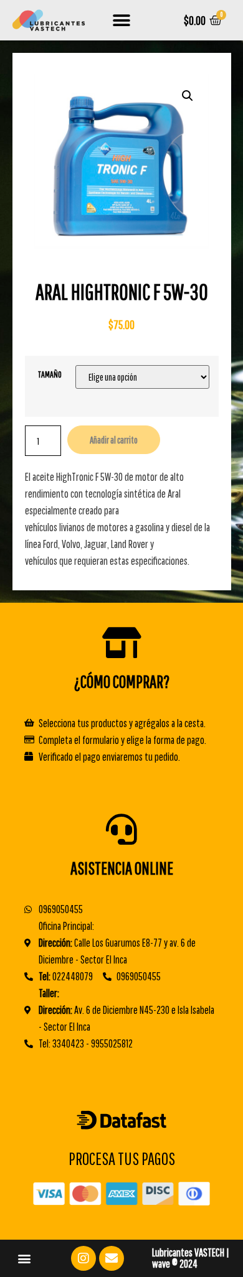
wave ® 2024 (175, 1263)
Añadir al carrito (114, 439)
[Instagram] (83, 1258)
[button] (122, 20)
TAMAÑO (50, 374)
